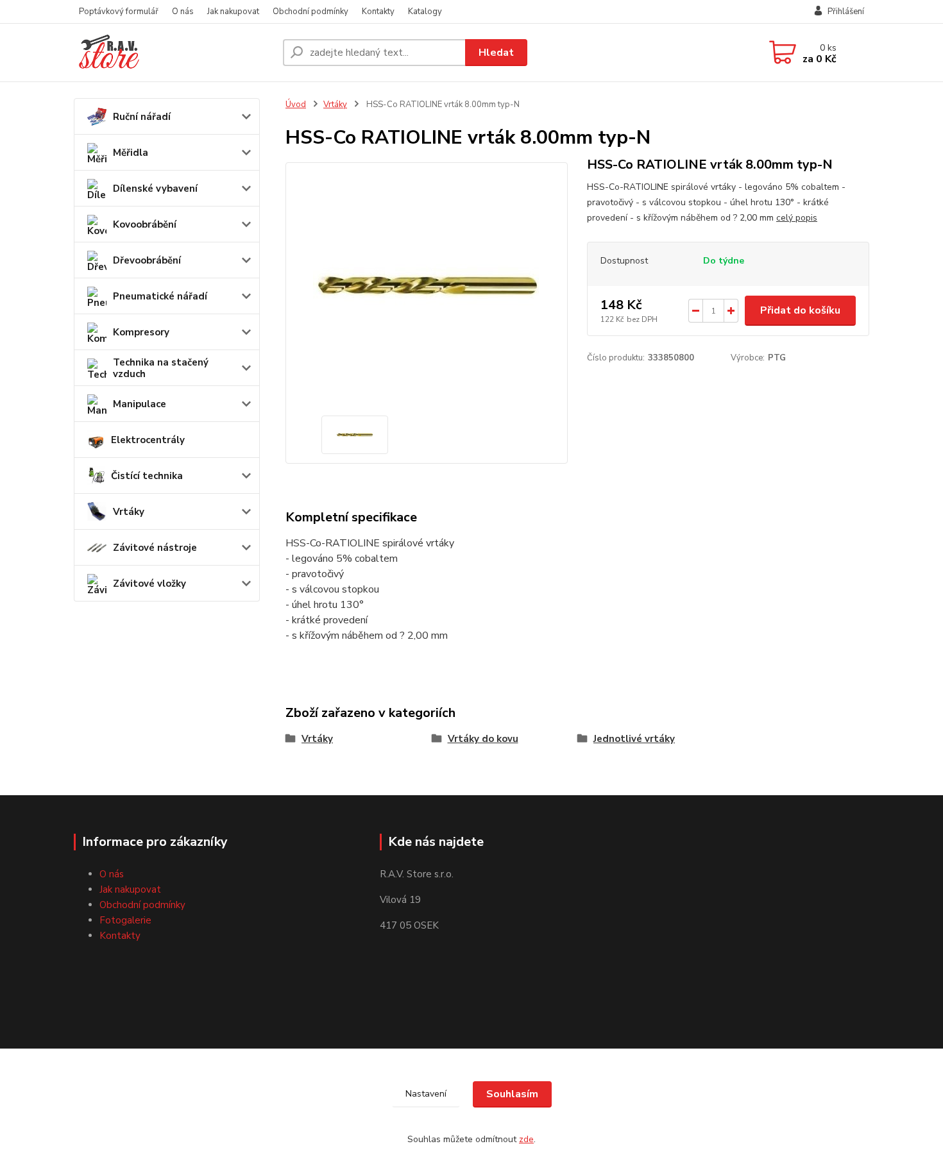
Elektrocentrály (148, 440)
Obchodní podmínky (310, 11)
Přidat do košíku (800, 310)
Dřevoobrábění (147, 260)
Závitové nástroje (155, 547)
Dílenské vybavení (155, 188)
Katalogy (425, 11)
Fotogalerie (125, 920)
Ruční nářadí (142, 116)
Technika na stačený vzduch (160, 368)
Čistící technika (147, 475)
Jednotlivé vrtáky (634, 738)
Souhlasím (512, 1094)
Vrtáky (128, 511)
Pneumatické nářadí (160, 296)
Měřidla (130, 152)
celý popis (796, 218)
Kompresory (141, 332)
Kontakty (378, 11)
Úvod (295, 104)
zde (526, 1139)
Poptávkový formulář (118, 11)
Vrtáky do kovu (483, 738)
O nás (183, 11)
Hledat (496, 53)
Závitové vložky (149, 583)
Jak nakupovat (233, 11)
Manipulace (139, 404)
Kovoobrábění (144, 224)
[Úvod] (173, 52)
